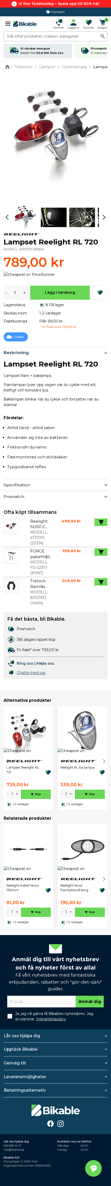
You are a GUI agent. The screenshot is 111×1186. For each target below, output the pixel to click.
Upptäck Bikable (20, 1049)
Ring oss (25, 663)
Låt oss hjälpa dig (22, 1035)
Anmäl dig (89, 1001)
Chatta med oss (31, 672)
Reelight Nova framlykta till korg (74, 887)
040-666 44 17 (12, 1145)
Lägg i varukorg (60, 292)
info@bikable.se (14, 1150)
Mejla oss (45, 663)
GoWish (19, 337)
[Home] (8, 67)
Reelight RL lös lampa (77, 767)
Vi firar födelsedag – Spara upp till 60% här (59, 3)
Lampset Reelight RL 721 (22, 770)
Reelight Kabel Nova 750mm (22, 887)
